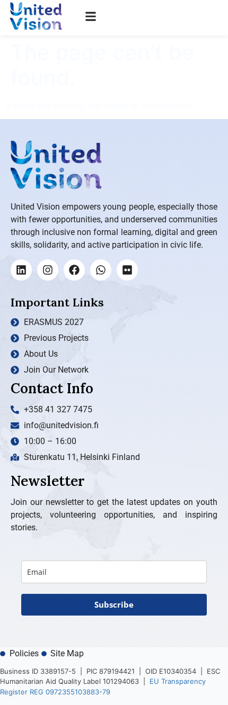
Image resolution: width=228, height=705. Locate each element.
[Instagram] (47, 270)
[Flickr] (127, 270)
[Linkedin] (21, 270)
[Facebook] (74, 270)
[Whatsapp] (100, 270)
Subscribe (114, 604)
